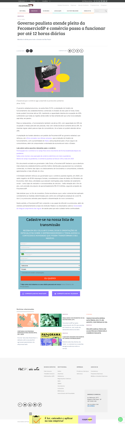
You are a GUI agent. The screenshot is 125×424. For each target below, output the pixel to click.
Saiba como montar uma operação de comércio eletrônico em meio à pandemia (44, 156)
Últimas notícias (88, 1)
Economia (46, 11)
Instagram (101, 1)
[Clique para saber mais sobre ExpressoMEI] (62, 419)
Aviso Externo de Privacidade (64, 393)
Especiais (32, 1)
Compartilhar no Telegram (67, 293)
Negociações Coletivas (64, 378)
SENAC (59, 383)
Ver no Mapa (91, 405)
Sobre (59, 371)
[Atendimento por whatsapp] (120, 419)
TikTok (106, 1)
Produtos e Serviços (81, 371)
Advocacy (80, 373)
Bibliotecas (61, 391)
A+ (27, 51)
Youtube (97, 1)
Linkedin (99, 1)
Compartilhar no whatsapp (35, 293)
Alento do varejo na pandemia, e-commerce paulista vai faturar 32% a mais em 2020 (45, 159)
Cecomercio (61, 386)
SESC (59, 381)
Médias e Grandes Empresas (97, 376)
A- (31, 51)
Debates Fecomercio (63, 5)
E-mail (69, 51)
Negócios (34, 11)
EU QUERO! (50, 278)
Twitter (77, 51)
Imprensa (60, 373)
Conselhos (45, 1)
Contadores (94, 371)
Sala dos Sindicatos (83, 5)
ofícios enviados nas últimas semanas (39, 138)
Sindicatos (87, 11)
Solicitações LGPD (48, 376)
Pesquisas (104, 5)
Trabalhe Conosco (48, 373)
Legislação (57, 11)
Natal (47, 141)
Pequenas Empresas (97, 373)
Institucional (21, 1)
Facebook (94, 1)
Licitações (61, 388)
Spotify (104, 1)
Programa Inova (95, 5)
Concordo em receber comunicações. (33, 273)
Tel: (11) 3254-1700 (92, 404)
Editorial (23, 11)
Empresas (73, 5)
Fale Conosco (48, 371)
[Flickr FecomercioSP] (19, 405)
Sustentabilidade (72, 11)
